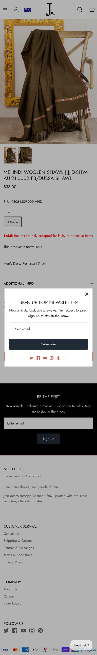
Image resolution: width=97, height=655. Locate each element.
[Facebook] (38, 358)
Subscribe (48, 344)
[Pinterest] (58, 358)
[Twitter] (31, 358)
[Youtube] (45, 358)
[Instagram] (51, 358)
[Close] (87, 294)
